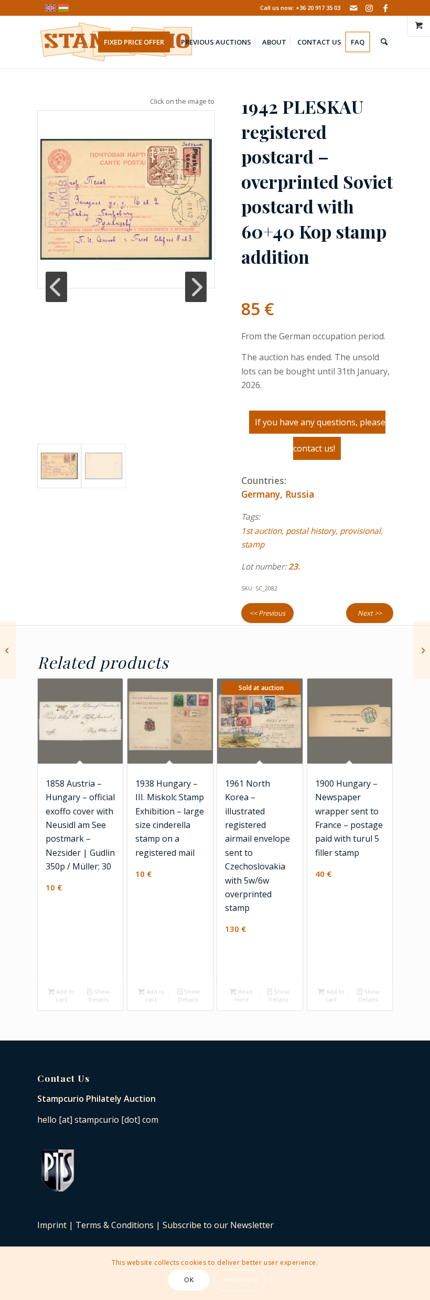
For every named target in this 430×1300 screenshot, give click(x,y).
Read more (243, 995)
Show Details (99, 995)
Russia (299, 494)
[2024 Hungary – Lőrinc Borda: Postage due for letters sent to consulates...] (8, 650)
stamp (252, 544)
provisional (360, 530)
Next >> (370, 613)
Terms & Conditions (115, 1225)
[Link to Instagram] (369, 8)
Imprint (52, 1225)
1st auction (261, 530)
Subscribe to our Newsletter (218, 1225)
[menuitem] (137, 42)
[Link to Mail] (353, 8)
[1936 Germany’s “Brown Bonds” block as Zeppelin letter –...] (422, 650)
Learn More (239, 1279)
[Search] (384, 42)
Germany (260, 494)
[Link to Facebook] (385, 8)
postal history (311, 530)
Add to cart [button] (64, 995)
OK (189, 1279)
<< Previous (267, 613)
